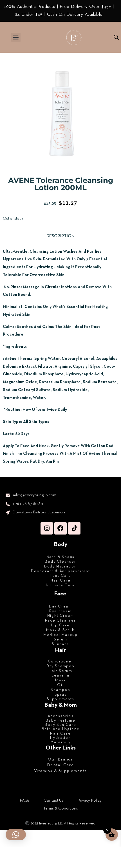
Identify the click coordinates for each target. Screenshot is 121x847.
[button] (16, 37)
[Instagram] (47, 528)
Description (60, 236)
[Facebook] (60, 528)
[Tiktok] (74, 528)
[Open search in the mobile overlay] (116, 37)
